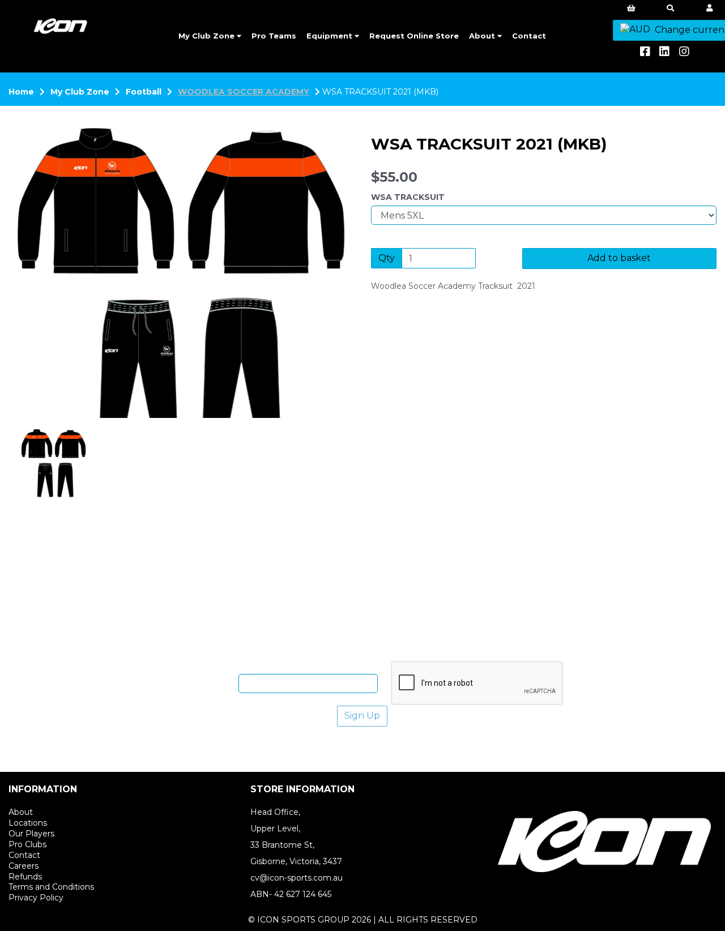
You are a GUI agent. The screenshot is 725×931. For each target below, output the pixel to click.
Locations (27, 823)
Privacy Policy (35, 897)
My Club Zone (207, 35)
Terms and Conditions (51, 887)
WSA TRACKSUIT (408, 197)
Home (21, 92)
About (483, 35)
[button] (40, 345)
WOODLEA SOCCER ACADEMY (243, 92)
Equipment (330, 35)
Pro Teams (273, 35)
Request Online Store (414, 35)
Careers (23, 866)
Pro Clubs (27, 844)
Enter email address (193, 683)
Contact (529, 35)
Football (143, 92)
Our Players (31, 833)
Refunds (25, 877)
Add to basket (619, 258)
